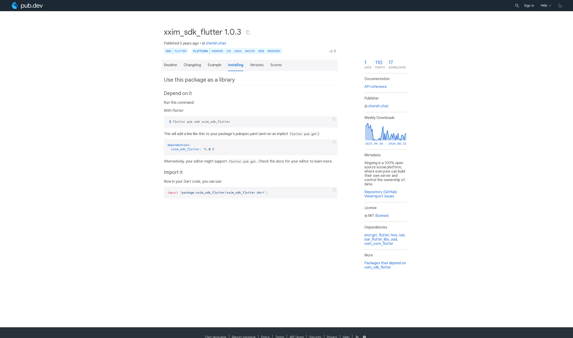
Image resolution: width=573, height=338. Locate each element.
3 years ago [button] (189, 43)
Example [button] (214, 65)
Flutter (180, 51)
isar (402, 235)
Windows (273, 51)
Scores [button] (276, 65)
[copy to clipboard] (334, 119)
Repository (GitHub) (380, 192)
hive (394, 235)
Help (544, 5)
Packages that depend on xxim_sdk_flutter (385, 265)
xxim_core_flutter (378, 243)
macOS (250, 51)
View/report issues (379, 196)
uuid (394, 239)
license (381, 215)
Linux (238, 51)
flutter (384, 235)
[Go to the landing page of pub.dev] (27, 5)
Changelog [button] (192, 65)
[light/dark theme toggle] (560, 5)
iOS (229, 51)
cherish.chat (216, 43)
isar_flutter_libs (376, 239)
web (261, 51)
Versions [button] (257, 65)
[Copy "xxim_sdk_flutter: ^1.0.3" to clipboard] (248, 32)
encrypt (370, 235)
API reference (375, 86)
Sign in (529, 6)
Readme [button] (170, 65)
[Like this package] (331, 51)
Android (217, 51)
